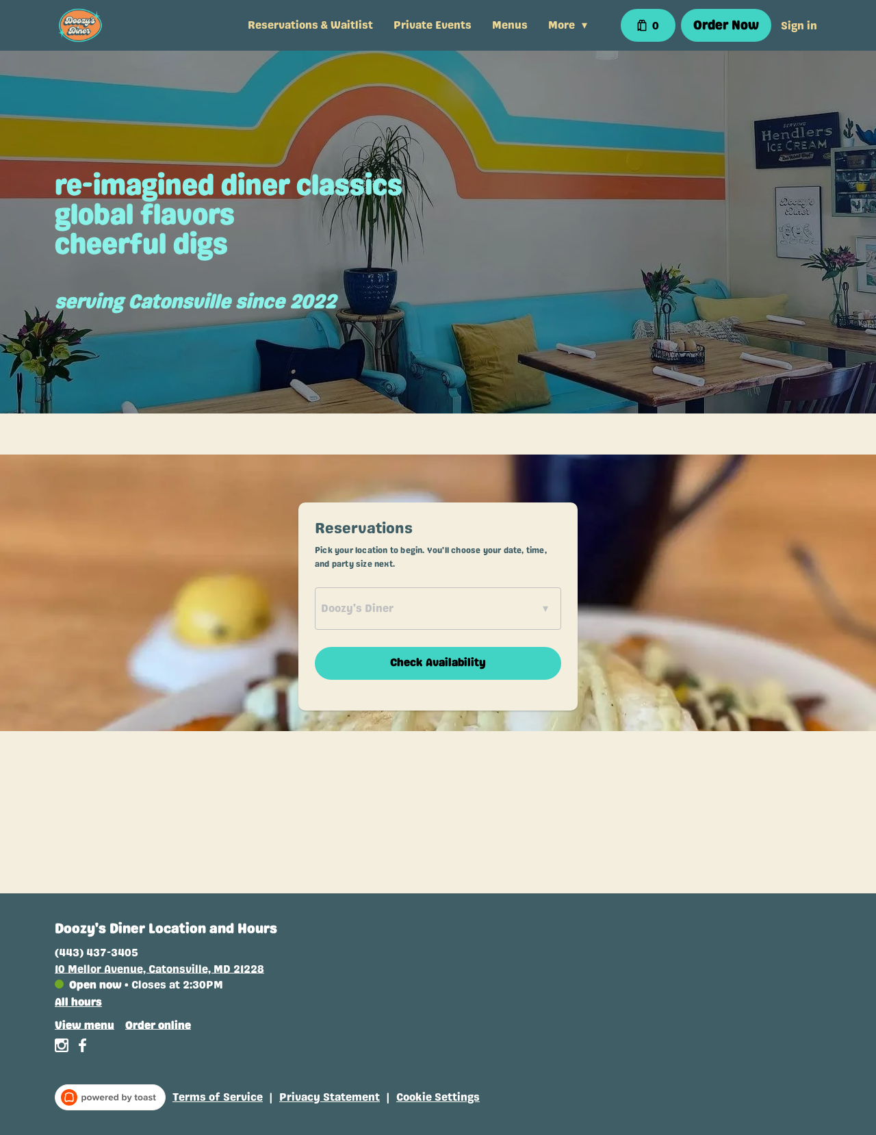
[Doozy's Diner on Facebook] (80, 1047)
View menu (84, 1024)
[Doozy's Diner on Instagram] (63, 1047)
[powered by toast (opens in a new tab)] (110, 1097)
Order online (158, 1024)
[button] (571, 25)
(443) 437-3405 (96, 951)
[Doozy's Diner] (80, 25)
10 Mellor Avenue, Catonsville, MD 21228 (159, 968)
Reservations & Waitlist (310, 24)
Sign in (799, 25)
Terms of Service (217, 1097)
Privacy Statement (329, 1097)
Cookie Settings (438, 1097)
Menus (510, 24)
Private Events (433, 24)
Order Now (726, 25)
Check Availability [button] (438, 662)
